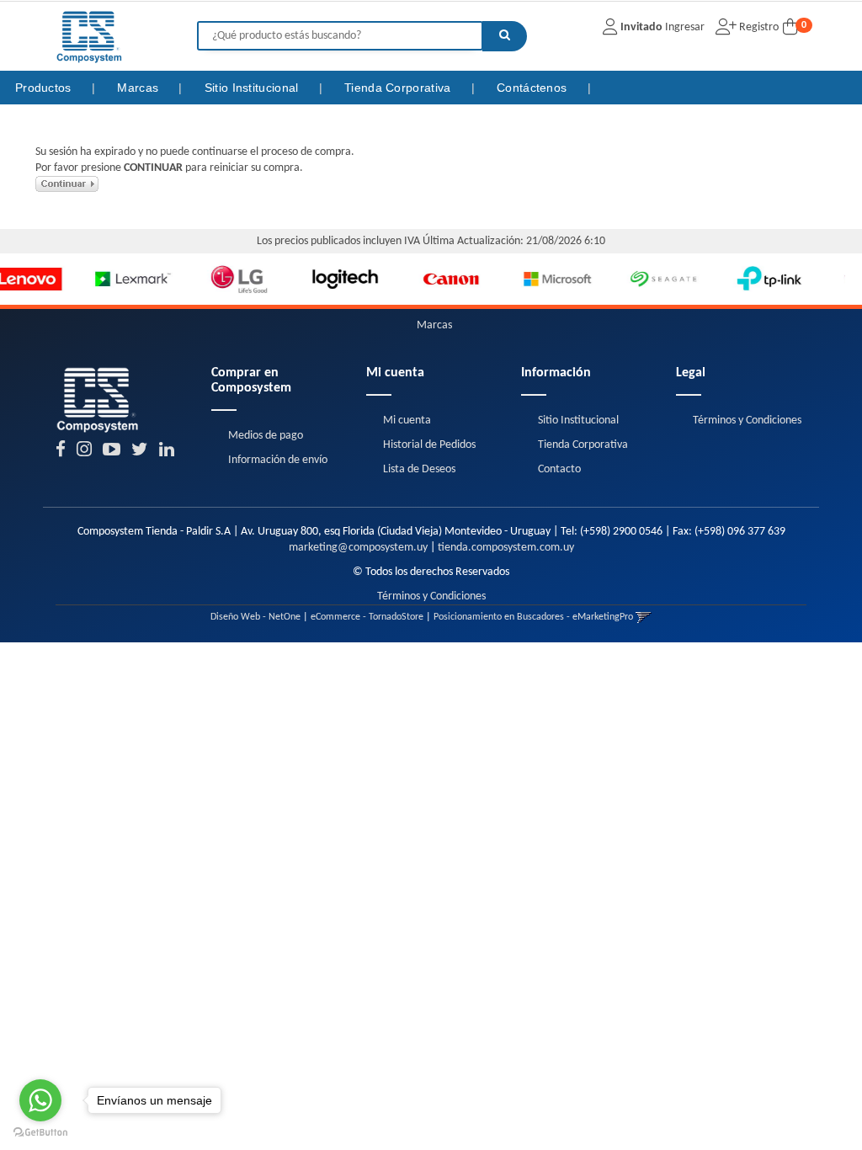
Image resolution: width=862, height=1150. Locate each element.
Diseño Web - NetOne (255, 617)
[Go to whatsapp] (40, 1100)
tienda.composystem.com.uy (506, 547)
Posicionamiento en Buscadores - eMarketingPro (533, 617)
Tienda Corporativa (399, 87)
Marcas (139, 87)
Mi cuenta (407, 420)
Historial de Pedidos (429, 445)
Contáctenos (534, 87)
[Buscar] (504, 36)
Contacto (559, 469)
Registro (758, 27)
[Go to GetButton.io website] (40, 1132)
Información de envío (277, 460)
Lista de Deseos (419, 469)
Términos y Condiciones (747, 420)
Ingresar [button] (685, 27)
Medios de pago (265, 435)
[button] (644, 617)
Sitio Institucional (253, 87)
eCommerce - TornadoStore (367, 617)
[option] (79, 279)
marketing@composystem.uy (358, 547)
